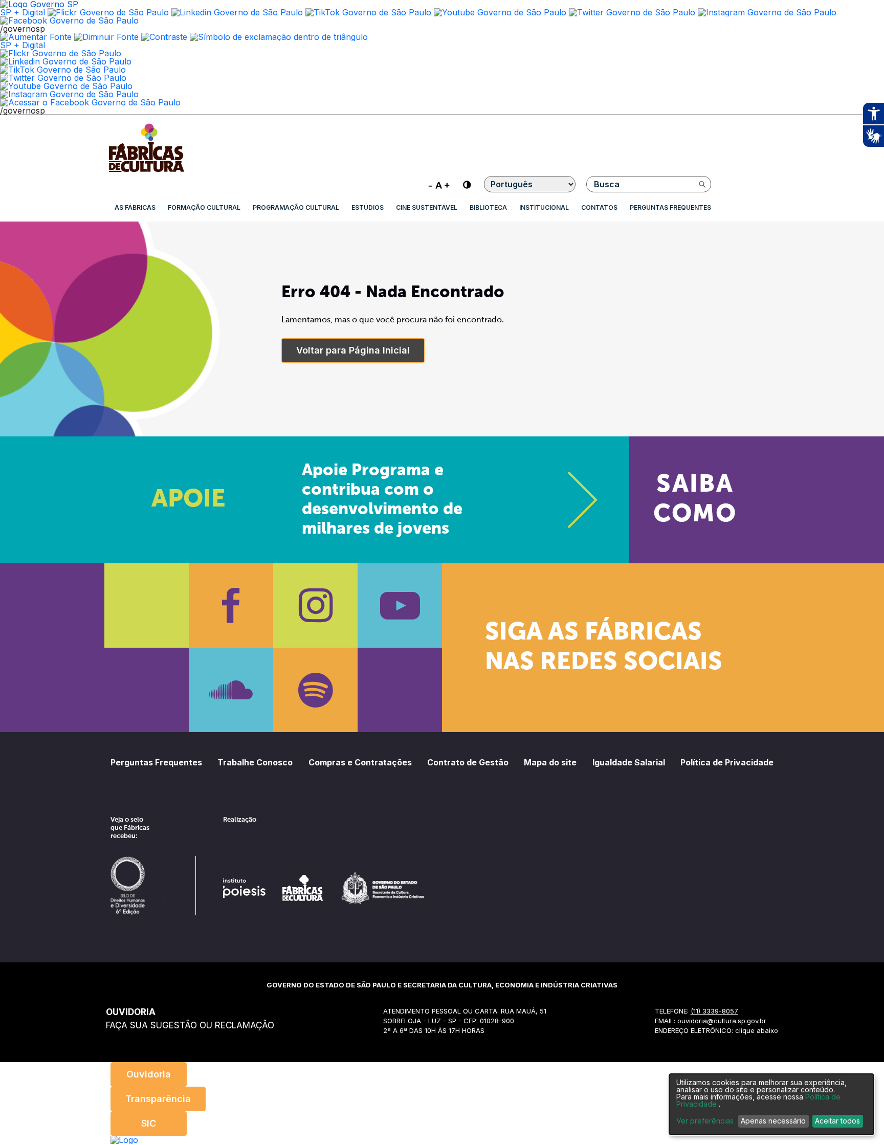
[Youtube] (400, 605)
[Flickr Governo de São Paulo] (60, 53)
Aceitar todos (837, 1120)
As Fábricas (135, 207)
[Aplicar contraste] (164, 37)
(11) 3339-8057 (714, 1011)
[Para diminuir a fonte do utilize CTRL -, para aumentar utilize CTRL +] (439, 184)
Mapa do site (550, 762)
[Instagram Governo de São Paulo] (767, 12)
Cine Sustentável (426, 207)
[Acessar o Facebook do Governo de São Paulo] (90, 102)
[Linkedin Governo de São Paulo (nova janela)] (237, 12)
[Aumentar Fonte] (36, 37)
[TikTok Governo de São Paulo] (63, 69)
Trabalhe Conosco (255, 762)
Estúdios (367, 207)
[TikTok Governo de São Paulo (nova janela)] (368, 12)
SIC (148, 1123)
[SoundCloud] (231, 690)
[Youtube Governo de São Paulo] (66, 86)
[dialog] (771, 1104)
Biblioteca (488, 207)
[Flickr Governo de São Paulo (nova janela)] (108, 12)
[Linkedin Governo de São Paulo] (65, 61)
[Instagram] (315, 605)
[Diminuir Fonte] (106, 37)
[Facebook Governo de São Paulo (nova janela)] (69, 20)
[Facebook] (231, 605)
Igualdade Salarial (628, 762)
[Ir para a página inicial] (146, 172)
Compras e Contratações (360, 762)
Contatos (599, 207)
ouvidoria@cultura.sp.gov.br (721, 1021)
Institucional (544, 207)
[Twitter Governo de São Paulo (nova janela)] (632, 12)
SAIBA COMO (695, 500)
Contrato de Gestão (468, 762)
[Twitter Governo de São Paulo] (63, 78)
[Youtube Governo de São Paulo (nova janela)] (500, 12)
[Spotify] (315, 690)
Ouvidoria (148, 1074)
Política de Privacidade (727, 762)
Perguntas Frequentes (670, 207)
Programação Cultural (296, 207)
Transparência (158, 1098)
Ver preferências (705, 1121)
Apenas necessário (773, 1120)
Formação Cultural (204, 207)
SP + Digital (22, 12)
